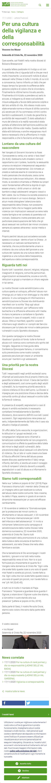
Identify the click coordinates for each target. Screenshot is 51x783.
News (13, 12)
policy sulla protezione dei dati (23, 751)
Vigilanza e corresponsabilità (30, 682)
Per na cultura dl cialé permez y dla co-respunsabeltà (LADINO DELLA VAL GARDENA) (25, 675)
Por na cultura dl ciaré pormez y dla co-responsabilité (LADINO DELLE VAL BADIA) (25, 665)
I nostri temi (8, 714)
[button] (13, 703)
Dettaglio (20, 12)
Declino (25, 771)
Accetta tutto (25, 764)
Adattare (25, 778)
